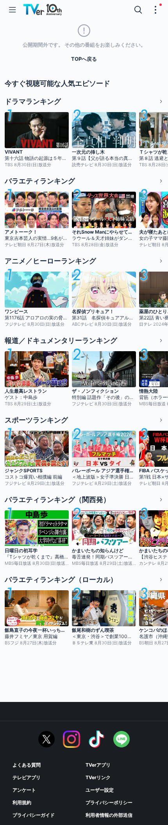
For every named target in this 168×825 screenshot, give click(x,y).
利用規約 (22, 802)
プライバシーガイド (34, 815)
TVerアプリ (98, 765)
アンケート (24, 790)
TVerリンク (98, 777)
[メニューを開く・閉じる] (155, 10)
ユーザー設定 (100, 790)
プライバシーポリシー (109, 802)
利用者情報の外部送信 (109, 815)
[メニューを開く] (12, 10)
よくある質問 (27, 765)
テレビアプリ (27, 777)
